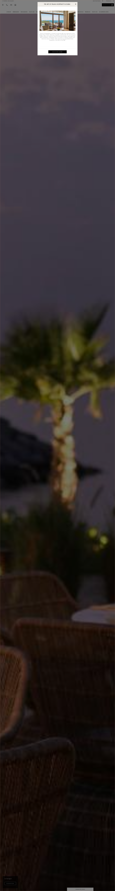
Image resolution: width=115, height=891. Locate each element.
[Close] (75, 4)
